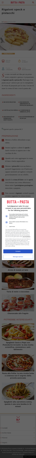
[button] (18, 226)
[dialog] (18, 229)
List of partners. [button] (26, 236)
